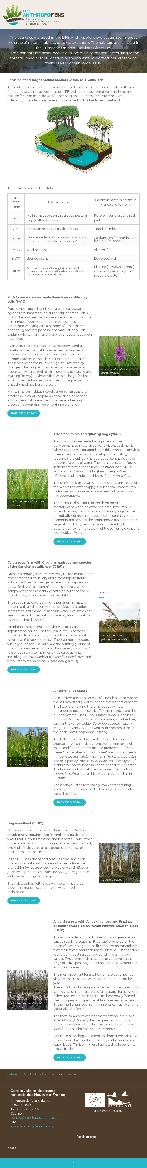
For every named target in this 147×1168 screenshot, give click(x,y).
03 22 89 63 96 (28, 1109)
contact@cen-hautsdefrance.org (35, 1118)
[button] (73, 1163)
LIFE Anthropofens (33, 14)
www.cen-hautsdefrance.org (32, 1126)
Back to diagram (23, 413)
